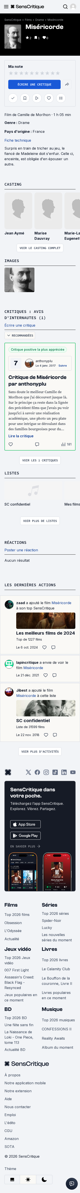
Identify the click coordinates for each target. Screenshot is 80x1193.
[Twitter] (28, 774)
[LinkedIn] (64, 774)
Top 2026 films (17, 914)
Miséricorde (55, 19)
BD (8, 1009)
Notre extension (18, 1091)
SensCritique (12, 19)
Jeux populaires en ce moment (20, 997)
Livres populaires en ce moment (56, 995)
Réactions (15, 542)
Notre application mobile (25, 1083)
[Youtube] (73, 774)
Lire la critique (21, 436)
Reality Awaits (53, 1038)
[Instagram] (46, 774)
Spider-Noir (51, 920)
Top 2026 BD (15, 1018)
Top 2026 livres (55, 960)
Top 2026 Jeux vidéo (17, 960)
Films (28, 19)
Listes (11, 473)
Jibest (21, 690)
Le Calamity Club (56, 969)
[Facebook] (37, 774)
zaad (20, 603)
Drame (39, 19)
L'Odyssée (13, 931)
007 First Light (16, 970)
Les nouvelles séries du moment (57, 937)
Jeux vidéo (17, 949)
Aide (8, 1099)
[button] (73, 6)
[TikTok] (55, 774)
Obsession (13, 923)
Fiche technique (17, 140)
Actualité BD (14, 1049)
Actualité (11, 939)
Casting (13, 184)
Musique (52, 1009)
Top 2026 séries (55, 913)
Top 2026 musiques (58, 1020)
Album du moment (57, 1047)
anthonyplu (44, 361)
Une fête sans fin (18, 1025)
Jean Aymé (14, 233)
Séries (49, 905)
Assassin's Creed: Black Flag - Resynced (19, 982)
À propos (12, 1075)
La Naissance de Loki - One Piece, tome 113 (18, 1037)
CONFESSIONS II (57, 1029)
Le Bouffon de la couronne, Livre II (57, 981)
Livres (49, 949)
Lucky (47, 927)
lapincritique (27, 662)
